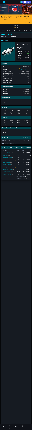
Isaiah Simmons (7, 171)
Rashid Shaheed (7, 174)
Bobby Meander (7, 160)
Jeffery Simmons (7, 169)
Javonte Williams (7, 153)
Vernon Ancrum (7, 164)
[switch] (20, 2)
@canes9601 (25, 69)
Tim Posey (5, 155)
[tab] (16, 26)
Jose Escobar (6, 162)
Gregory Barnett (7, 167)
